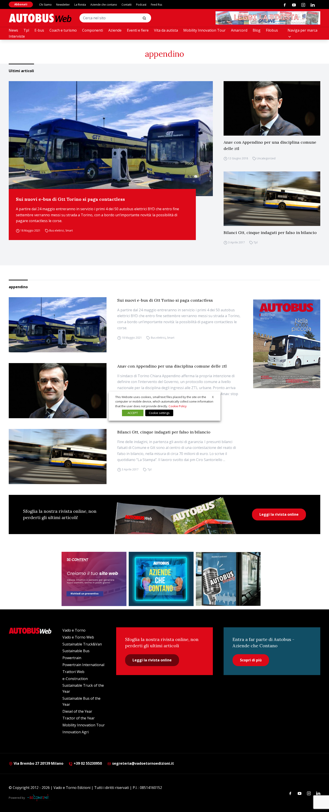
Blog (257, 30)
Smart (69, 230)
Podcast (141, 4)
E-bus (39, 30)
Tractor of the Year (78, 718)
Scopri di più (251, 660)
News (13, 30)
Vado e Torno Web (78, 637)
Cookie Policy (178, 406)
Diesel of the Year (77, 711)
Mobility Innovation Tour (204, 30)
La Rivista (80, 4)
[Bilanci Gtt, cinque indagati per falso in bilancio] (272, 198)
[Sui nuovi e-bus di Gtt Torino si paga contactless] (111, 138)
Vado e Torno (73, 630)
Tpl (26, 30)
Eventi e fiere (138, 30)
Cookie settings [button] (159, 413)
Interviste (17, 36)
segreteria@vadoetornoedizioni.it (143, 763)
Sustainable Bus (76, 650)
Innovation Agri (75, 732)
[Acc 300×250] (161, 579)
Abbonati (20, 4)
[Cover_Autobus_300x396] (286, 343)
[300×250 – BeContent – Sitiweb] (94, 579)
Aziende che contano (103, 4)
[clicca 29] (268, 18)
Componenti (92, 30)
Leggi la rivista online (279, 514)
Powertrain (71, 657)
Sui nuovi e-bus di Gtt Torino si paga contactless (70, 199)
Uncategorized (266, 158)
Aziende (115, 30)
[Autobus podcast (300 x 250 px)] (228, 579)
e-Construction (75, 678)
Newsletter (63, 4)
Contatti (127, 4)
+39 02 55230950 (87, 763)
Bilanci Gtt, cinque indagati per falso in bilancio (270, 232)
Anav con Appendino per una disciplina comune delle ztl (270, 145)
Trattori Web (73, 671)
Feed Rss (156, 4)
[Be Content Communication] (39, 797)
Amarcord (239, 30)
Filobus (272, 30)
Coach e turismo (63, 30)
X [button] (213, 397)
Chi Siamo (45, 4)
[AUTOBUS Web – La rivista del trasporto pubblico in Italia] (40, 18)
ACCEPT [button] (133, 413)
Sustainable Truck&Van (82, 644)
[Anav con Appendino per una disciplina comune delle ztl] (272, 108)
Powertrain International (83, 664)
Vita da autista (166, 30)
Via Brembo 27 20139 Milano (38, 763)
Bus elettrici (56, 230)
